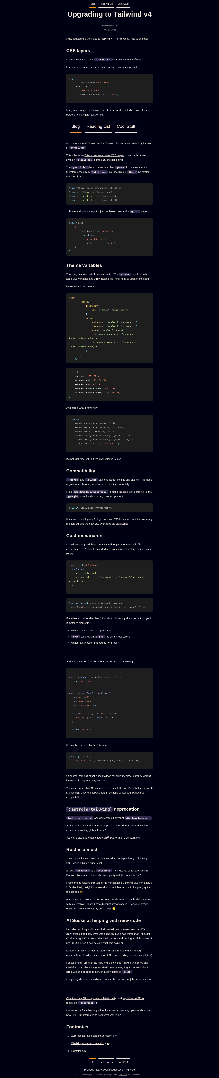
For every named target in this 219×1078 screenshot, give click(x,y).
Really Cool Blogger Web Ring (112, 1069)
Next (134, 1069)
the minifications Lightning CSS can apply (127, 882)
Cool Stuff (123, 3)
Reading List (106, 3)
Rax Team (123, 1075)
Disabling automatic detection (87, 1043)
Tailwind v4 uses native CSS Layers (104, 155)
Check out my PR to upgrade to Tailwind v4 (90, 998)
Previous (88, 1069)
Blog (92, 3)
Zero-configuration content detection (91, 1035)
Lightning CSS (79, 1051)
